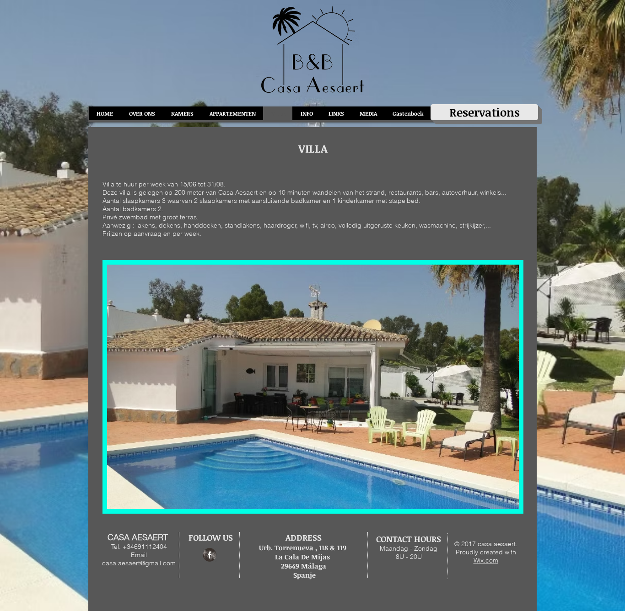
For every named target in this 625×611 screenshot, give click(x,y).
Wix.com (486, 560)
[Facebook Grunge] (209, 555)
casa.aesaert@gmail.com (139, 563)
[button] (312, 387)
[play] (496, 501)
